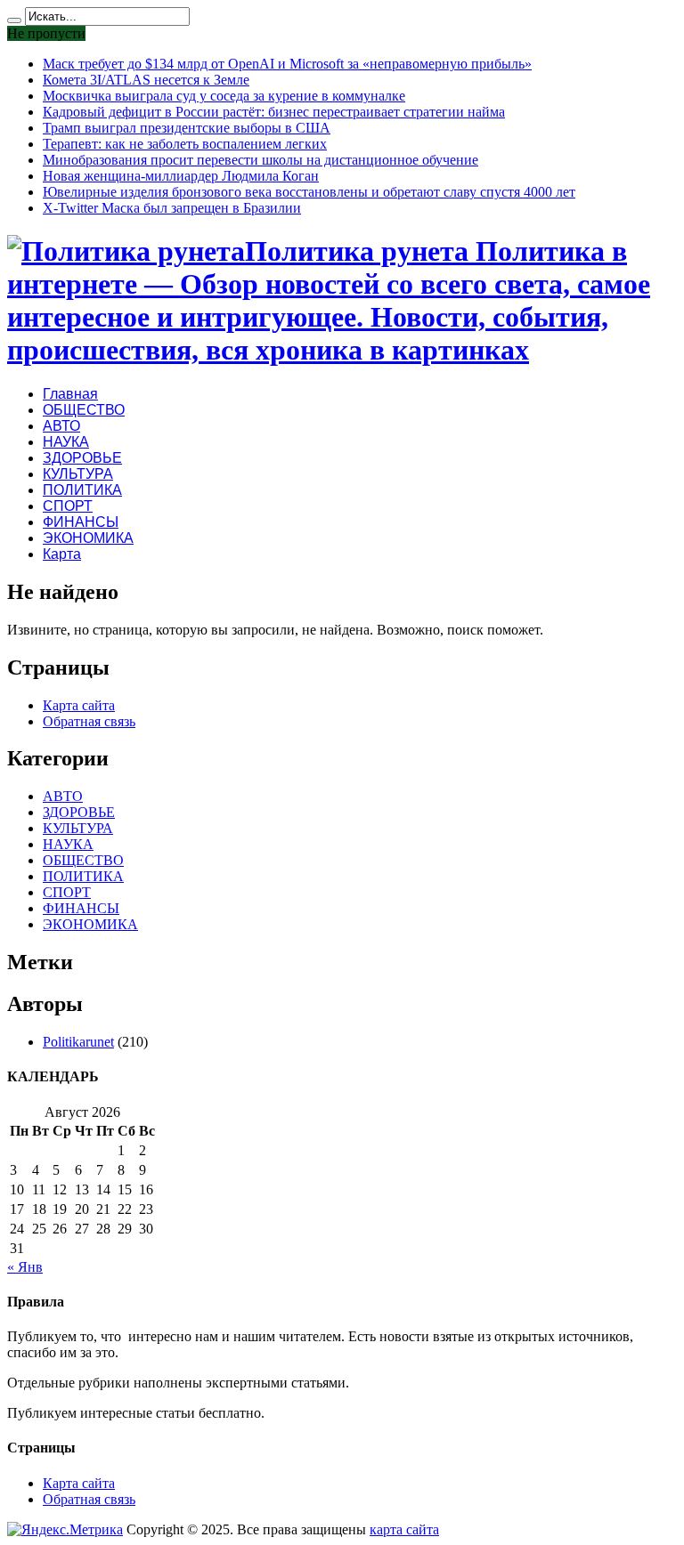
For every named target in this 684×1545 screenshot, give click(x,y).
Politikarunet (78, 1041)
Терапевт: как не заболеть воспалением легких (185, 143)
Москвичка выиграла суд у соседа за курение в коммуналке (224, 95)
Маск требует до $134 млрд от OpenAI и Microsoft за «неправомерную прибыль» (287, 63)
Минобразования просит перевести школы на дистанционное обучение (260, 159)
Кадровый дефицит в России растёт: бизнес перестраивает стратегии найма (274, 111)
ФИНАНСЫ (80, 522)
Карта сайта (79, 705)
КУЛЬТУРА (78, 473)
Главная (70, 393)
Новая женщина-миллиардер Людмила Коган (181, 175)
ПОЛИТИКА (82, 489)
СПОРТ (68, 506)
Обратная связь (89, 721)
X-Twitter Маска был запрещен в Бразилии (172, 207)
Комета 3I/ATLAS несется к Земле (146, 79)
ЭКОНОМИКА (88, 538)
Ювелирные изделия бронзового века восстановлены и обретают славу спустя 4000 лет (309, 191)
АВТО (61, 425)
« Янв (25, 1266)
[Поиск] (14, 20)
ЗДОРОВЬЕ (82, 457)
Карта (62, 554)
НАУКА (66, 441)
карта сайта (404, 1529)
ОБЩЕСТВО (84, 409)
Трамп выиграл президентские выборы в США (186, 127)
